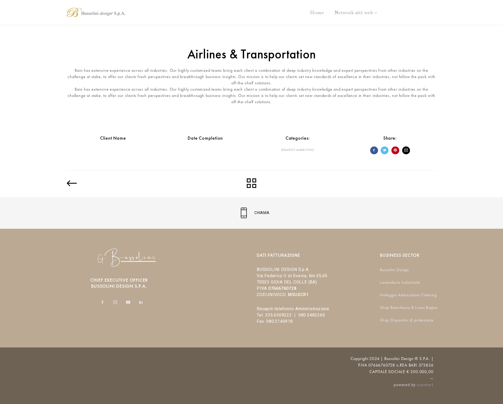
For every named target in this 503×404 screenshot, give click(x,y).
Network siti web (354, 12)
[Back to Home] (251, 183)
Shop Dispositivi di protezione (407, 320)
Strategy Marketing (297, 150)
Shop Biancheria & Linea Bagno (409, 307)
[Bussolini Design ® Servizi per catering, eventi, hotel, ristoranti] (96, 12)
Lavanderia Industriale (400, 282)
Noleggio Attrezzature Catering (408, 295)
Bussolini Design (394, 269)
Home (317, 12)
